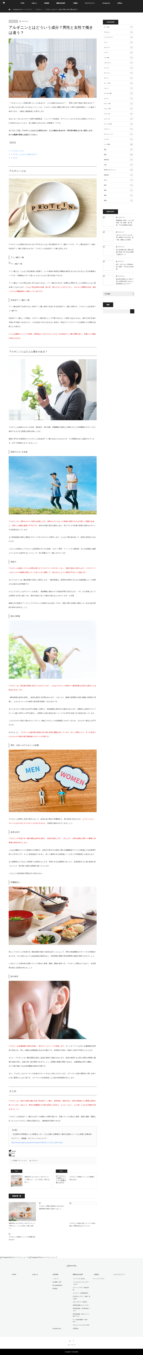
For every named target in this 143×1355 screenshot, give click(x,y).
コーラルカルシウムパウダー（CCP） (81, 1283)
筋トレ (118, 180)
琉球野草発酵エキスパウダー (81, 1305)
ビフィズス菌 (118, 124)
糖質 (118, 185)
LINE (13, 1156)
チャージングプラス (98, 1278)
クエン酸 (118, 57)
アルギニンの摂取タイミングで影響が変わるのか (22, 1238)
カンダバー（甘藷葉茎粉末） (81, 1293)
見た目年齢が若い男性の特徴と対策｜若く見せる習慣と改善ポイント (125, 252)
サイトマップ (71, 1345)
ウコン (118, 42)
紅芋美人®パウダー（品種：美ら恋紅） (81, 1297)
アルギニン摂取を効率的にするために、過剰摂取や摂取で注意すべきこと (52, 1207)
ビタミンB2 (118, 103)
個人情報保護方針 (57, 1285)
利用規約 (54, 1288)
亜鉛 (118, 149)
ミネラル (118, 139)
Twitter (69, 1340)
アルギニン (13, 21)
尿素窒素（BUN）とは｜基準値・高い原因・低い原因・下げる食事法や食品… (125, 223)
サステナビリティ (90, 3)
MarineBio (75, 1352)
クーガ (118, 52)
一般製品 (75, 3)
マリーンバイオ (22, 1160)
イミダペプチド (118, 37)
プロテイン (118, 129)
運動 (118, 190)
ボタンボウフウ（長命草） (80, 1302)
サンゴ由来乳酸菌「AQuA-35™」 (80, 1321)
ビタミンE (118, 119)
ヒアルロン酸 (118, 93)
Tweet (13, 1151)
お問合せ (119, 3)
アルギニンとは (17, 151)
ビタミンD (118, 113)
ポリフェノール (118, 134)
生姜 (118, 164)
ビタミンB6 (118, 108)
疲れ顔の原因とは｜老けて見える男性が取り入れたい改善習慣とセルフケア (125, 281)
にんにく (118, 88)
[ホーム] (9, 7)
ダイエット (118, 73)
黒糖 (118, 200)
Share (12, 1153)
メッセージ (55, 1278)
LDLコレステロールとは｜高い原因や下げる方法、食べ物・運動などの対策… (125, 237)
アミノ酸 (118, 27)
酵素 (118, 195)
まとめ (14, 158)
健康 (118, 154)
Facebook (73, 1340)
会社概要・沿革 (56, 1282)
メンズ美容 (118, 144)
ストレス (118, 68)
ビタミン (118, 98)
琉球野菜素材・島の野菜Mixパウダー (81, 1309)
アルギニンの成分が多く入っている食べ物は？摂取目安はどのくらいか (82, 1224)
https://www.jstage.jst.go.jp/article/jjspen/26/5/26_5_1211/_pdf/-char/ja (37, 1142)
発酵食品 (118, 175)
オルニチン (118, 47)
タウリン (118, 78)
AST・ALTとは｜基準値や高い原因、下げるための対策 (125, 267)
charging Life (106, 3)
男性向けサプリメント (118, 170)
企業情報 (46, 3)
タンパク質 (118, 83)
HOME (22, 3)
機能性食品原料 (60, 3)
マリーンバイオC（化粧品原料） (81, 1289)
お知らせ (34, 3)
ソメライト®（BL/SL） (79, 1278)
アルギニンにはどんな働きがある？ (25, 154)
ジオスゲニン (118, 62)
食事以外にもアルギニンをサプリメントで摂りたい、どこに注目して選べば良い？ (22, 1225)
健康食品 (118, 159)
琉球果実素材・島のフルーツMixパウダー (81, 1315)
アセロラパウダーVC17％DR (81, 1325)
